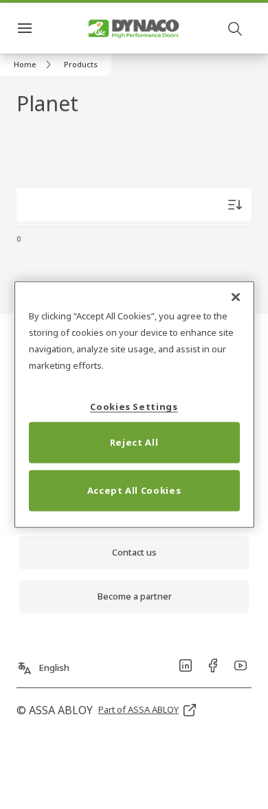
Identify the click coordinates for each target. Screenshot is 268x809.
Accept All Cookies (134, 489)
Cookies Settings (133, 406)
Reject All (134, 441)
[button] (81, 64)
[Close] (236, 297)
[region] (134, 405)
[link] (35, 64)
